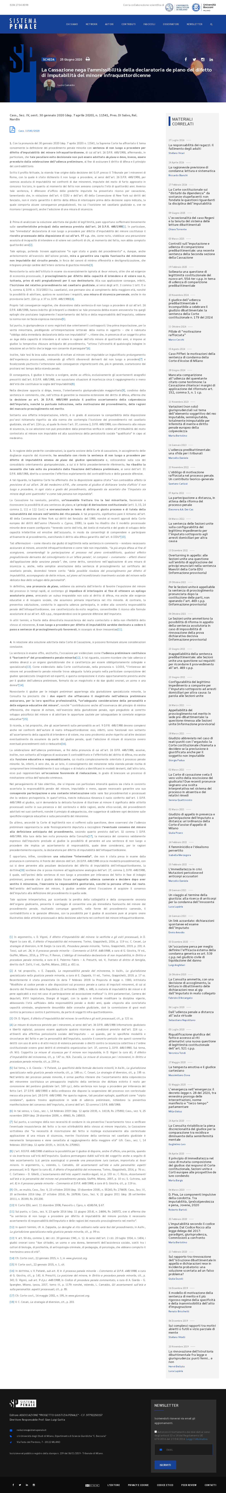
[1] (124, 226)
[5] (63, 319)
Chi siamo (72, 24)
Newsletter (195, 24)
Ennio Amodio (177, 932)
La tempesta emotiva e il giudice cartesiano (192, 1068)
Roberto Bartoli (178, 1209)
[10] (123, 536)
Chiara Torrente (178, 229)
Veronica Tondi (177, 1052)
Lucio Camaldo (66, 84)
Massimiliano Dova (179, 1075)
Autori (109, 24)
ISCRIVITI (165, 1465)
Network (91, 24)
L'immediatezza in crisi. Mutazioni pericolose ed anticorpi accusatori (186, 872)
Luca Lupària (176, 906)
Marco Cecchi (176, 339)
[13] (28, 666)
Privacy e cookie (138, 1484)
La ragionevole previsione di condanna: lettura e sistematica (192, 169)
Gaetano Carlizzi (178, 483)
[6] (88, 348)
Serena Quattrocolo (180, 799)
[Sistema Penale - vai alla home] (23, 23)
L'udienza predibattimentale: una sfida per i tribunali (190, 451)
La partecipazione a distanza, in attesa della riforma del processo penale (192, 501)
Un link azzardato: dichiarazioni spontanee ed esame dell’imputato (191, 924)
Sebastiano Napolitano (182, 1020)
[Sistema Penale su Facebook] (13, 1484)
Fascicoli (149, 24)
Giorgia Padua (177, 760)
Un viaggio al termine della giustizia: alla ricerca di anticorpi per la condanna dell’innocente (192, 898)
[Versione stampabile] (88, 58)
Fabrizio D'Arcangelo (181, 997)
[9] (123, 390)
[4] (72, 298)
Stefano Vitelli (177, 1337)
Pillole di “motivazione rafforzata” (185, 333)
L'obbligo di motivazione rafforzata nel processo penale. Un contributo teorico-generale (191, 475)
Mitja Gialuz (175, 1111)
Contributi (128, 24)
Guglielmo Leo (177, 1144)
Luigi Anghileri (177, 964)
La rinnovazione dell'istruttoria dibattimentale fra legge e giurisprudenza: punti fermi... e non (191, 1356)
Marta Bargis (176, 1180)
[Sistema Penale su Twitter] (20, 1484)
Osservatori (171, 24)
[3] (91, 265)
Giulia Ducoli (176, 1278)
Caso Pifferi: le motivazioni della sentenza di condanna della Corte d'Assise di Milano (192, 357)
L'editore (114, 1484)
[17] (90, 836)
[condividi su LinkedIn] (211, 59)
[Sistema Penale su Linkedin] (26, 1484)
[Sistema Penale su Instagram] (33, 1484)
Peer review (188, 1484)
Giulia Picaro (176, 832)
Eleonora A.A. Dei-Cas (181, 509)
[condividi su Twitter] (194, 59)
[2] (30, 244)
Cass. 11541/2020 (29, 130)
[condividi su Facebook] (185, 59)
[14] (21, 685)
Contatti (210, 1484)
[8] (73, 384)
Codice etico (165, 1484)
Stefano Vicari (177, 152)
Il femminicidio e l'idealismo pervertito (189, 848)
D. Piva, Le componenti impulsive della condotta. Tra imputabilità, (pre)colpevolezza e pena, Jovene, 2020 (192, 1199)
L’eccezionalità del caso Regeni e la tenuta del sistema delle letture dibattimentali (191, 221)
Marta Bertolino (178, 435)
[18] (22, 870)
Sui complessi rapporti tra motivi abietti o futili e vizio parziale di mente (192, 1328)
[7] (140, 359)
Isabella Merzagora (180, 854)
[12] (78, 657)
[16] (63, 743)
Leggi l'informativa (197, 1438)
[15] (25, 719)
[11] (119, 629)
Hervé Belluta (177, 1366)
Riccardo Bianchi (178, 175)
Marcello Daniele (178, 457)
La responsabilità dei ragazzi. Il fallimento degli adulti (191, 146)
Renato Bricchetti (179, 1311)
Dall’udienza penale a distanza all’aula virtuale (191, 1013)
